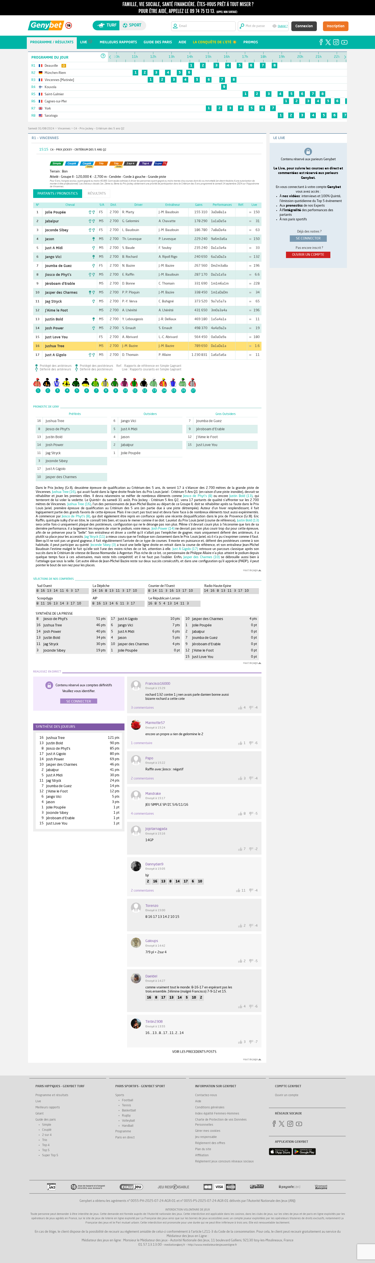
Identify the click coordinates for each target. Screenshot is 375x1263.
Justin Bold (54, 319)
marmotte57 (155, 723)
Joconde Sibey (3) (103, 545)
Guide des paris (45, 1119)
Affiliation (202, 1155)
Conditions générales (209, 1107)
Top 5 (45, 1150)
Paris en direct (125, 1137)
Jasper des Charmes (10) (201, 557)
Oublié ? (283, 26)
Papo (149, 758)
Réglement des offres (210, 1143)
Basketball (129, 1110)
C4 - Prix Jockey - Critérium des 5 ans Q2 (99, 128)
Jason (49, 239)
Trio (44, 1140)
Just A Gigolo (55, 355)
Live (38, 1101)
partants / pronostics (58, 193)
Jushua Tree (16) (64, 492)
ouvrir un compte (308, 255)
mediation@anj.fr (174, 1245)
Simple (46, 1124)
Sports (119, 1095)
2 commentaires (142, 778)
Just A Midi (54, 248)
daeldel (151, 976)
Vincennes (64, 128)
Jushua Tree (54, 346)
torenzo (151, 906)
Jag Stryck (53, 301)
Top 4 (45, 1145)
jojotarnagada (156, 829)
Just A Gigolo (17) (185, 549)
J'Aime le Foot (56, 310)
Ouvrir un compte (286, 1095)
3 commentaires (142, 707)
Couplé (47, 1130)
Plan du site (203, 1149)
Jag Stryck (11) (94, 537)
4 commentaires (142, 813)
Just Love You (56, 337)
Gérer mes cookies (207, 1131)
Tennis (126, 1105)
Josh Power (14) (163, 528)
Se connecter (78, 701)
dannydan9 (154, 864)
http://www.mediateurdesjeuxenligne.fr (212, 1245)
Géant (39, 1113)
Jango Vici (53, 257)
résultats (97, 193)
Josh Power (54, 328)
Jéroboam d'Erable (60, 284)
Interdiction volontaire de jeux (187, 1209)
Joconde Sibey (56, 230)
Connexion (304, 26)
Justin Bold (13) (240, 496)
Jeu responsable (206, 1137)
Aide (198, 1101)
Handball (127, 1125)
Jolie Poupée (55, 212)
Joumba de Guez (58, 266)
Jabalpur (52, 221)
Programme (123, 1131)
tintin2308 (153, 1022)
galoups (151, 941)
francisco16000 (157, 684)
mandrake (153, 794)
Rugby (126, 1115)
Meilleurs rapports (47, 1107)
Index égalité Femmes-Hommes (217, 1113)
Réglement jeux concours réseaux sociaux (224, 1161)
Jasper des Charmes (61, 292)
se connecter (308, 238)
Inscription (335, 26)
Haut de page (250, 570)
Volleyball (128, 1120)
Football (127, 1100)
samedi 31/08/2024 (41, 128)
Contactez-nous (206, 1095)
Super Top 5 (50, 1155)
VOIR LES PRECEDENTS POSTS (194, 1052)
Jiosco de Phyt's (58, 275)
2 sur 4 (47, 1135)
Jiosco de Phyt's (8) (197, 496)
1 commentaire (141, 743)
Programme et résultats (51, 1095)
